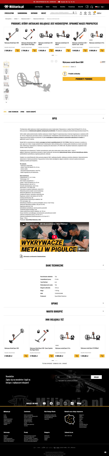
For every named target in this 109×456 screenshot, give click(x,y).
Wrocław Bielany (82, 427)
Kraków (81, 419)
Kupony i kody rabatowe (9, 441)
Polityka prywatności (8, 438)
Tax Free (26, 425)
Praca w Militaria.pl (8, 421)
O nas (5, 415)
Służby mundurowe (8, 420)
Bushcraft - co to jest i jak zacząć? (31, 439)
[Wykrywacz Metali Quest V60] (12, 34)
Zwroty (25, 423)
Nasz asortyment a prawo (9, 439)
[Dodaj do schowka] (56, 61)
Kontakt (5, 417)
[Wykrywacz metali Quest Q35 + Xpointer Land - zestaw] (80, 34)
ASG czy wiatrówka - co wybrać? (31, 438)
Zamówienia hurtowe (8, 419)
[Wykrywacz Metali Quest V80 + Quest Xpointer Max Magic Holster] (29, 34)
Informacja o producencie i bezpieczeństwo (34, 256)
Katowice (81, 417)
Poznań (80, 421)
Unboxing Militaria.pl (48, 417)
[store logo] (14, 7)
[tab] (54, 120)
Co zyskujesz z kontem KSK (50, 415)
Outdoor (15, 18)
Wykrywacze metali (25, 18)
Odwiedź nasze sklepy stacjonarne (74, 411)
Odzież (45, 439)
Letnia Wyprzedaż (39, 7)
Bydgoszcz (81, 415)
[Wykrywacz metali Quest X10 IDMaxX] (46, 34)
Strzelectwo (46, 435)
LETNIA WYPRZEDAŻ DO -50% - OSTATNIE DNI (46, 2)
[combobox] (63, 12)
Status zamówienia (28, 419)
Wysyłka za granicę (28, 421)
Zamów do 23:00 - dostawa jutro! (31, 416)
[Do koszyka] (17, 50)
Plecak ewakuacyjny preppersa (30, 441)
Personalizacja (71, 7)
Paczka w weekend (28, 417)
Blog (79, 403)
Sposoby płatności (28, 420)
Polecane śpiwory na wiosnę (30, 435)
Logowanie (46, 419)
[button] (102, 7)
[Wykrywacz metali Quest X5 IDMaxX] (63, 34)
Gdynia (80, 416)
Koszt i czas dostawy (28, 415)
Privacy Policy (49, 455)
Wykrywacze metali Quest (38, 18)
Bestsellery (62, 7)
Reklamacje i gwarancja (29, 424)
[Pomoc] (91, 6)
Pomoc (5, 416)
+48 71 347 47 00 (68, 435)
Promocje (55, 7)
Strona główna (8, 18)
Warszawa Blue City (83, 424)
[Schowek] (85, 13)
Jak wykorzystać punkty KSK (50, 416)
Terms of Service (57, 455)
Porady (26, 432)
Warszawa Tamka (83, 425)
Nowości (47, 7)
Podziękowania (7, 423)
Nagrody (5, 424)
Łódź (80, 420)
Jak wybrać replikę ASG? (29, 437)
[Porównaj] (52, 61)
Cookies (5, 437)
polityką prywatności (72, 380)
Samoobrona (47, 437)
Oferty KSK (80, 7)
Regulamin (6, 435)
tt (69, 403)
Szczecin (81, 423)
